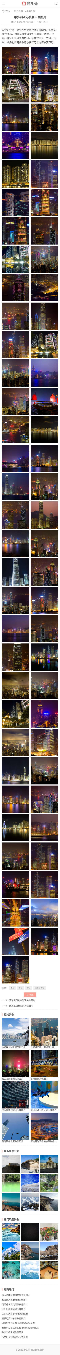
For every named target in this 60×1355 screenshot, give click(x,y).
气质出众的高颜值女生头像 (15, 1336)
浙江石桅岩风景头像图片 (11, 1191)
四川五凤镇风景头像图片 (21, 1005)
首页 (7, 11)
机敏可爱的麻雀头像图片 (14, 1318)
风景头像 (18, 11)
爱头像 (27, 1349)
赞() (30, 995)
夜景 (28, 988)
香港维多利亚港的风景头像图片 (17, 1046)
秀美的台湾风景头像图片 (30, 1191)
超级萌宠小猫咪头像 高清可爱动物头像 (20, 1327)
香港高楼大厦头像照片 (12, 1141)
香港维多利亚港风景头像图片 (45, 1046)
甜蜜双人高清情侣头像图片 (15, 1299)
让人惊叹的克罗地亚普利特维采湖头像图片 (49, 1191)
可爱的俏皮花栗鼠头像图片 (15, 1304)
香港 (20, 988)
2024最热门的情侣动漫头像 (15, 1313)
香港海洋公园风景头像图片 (43, 1109)
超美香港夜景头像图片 (12, 1078)
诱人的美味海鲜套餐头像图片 (16, 1295)
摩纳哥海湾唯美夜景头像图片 (45, 1141)
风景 (12, 988)
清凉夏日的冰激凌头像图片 (22, 1000)
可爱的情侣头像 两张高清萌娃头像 (18, 1322)
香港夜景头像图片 (39, 1078)
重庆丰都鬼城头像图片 (12, 1332)
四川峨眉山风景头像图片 (14, 1308)
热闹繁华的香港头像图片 (14, 1109)
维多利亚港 (39, 988)
